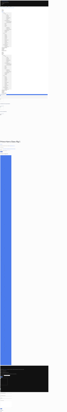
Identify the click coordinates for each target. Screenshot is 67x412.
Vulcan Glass (5, 249)
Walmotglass (5, 250)
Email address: (2, 375)
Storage (4, 319)
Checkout (3, 3)
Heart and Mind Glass (6, 192)
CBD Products (3, 257)
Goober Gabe (5, 191)
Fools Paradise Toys (5, 274)
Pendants (4, 338)
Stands (4, 318)
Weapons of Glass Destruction (7, 252)
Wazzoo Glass (5, 251)
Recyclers (6, 348)
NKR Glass (4, 217)
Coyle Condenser (5, 171)
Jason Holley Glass (5, 198)
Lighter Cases (5, 311)
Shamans (6, 248)
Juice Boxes (6, 189)
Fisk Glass (4, 183)
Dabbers (4, 304)
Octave (3, 358)
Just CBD (4, 258)
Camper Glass (5, 166)
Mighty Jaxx (4, 283)
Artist (4, 148)
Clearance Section (4, 259)
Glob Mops (4, 278)
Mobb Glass (4, 211)
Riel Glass (4, 226)
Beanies (6, 300)
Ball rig (7, 346)
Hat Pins (4, 309)
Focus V (4, 272)
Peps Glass (4, 219)
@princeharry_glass (12, 145)
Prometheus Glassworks (6, 223)
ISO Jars (4, 334)
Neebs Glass (4, 215)
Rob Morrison (5, 227)
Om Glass (4, 218)
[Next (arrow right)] (1, 411)
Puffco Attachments (7, 287)
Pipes (4, 339)
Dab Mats (4, 303)
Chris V (4, 169)
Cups (4, 331)
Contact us (5, 369)
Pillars (5, 277)
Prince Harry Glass (9, 148)
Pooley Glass (5, 221)
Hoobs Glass (4, 194)
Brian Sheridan (5, 164)
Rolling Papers (5, 313)
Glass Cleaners (5, 306)
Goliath (4, 188)
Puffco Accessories (7, 286)
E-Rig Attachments (5, 333)
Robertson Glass (5, 228)
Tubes (14, 148)
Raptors (6, 190)
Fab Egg (6, 345)
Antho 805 (4, 160)
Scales (4, 317)
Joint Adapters (5, 335)
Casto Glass (4, 167)
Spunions (6, 168)
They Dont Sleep (5, 241)
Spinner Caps (6, 270)
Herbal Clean (5, 281)
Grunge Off (4, 280)
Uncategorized (3, 364)
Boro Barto (4, 162)
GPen (4, 279)
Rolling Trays (5, 314)
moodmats (4, 284)
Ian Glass (4, 195)
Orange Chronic (7, 307)
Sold (13, 148)
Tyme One (4, 243)
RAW (4, 288)
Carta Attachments (7, 273)
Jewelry (4, 310)
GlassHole (4, 187)
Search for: (1, 150)
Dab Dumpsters (5, 271)
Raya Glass (4, 225)
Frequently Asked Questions (5, 2)
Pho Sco (4, 220)
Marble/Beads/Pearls (5, 336)
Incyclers (6, 347)
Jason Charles (5, 196)
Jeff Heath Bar (5, 199)
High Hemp (4, 282)
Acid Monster (6, 184)
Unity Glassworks (5, 244)
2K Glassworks (5, 157)
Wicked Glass (5, 254)
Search (1, 151)
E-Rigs (4, 305)
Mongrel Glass (5, 212)
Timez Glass (4, 242)
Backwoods (6, 315)
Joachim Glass (5, 200)
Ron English (4, 229)
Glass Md (4, 186)
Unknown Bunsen (5, 245)
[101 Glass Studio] (7, 8)
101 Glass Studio (4, 155)
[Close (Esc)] (0, 410)
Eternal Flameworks (5, 182)
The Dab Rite (3, 363)
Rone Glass (4, 230)
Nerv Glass (4, 216)
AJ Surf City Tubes (5, 159)
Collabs (3, 260)
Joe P (4, 201)
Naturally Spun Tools (5, 214)
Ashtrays (4, 301)
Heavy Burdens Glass (6, 193)
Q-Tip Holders (5, 340)
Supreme (6, 316)
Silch (5, 224)
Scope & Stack (5, 289)
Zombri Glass (5, 255)
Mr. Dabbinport (5, 213)
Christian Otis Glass (5, 170)
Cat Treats (3, 256)
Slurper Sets (6, 337)
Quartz (3, 359)
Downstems (4, 332)
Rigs (11, 148)
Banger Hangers (7, 342)
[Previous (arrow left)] (0, 411)
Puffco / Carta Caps (7, 329)
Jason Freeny (5, 197)
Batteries (4, 302)
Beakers (6, 343)
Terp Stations (6, 158)
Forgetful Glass (5, 185)
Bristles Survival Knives (6, 165)
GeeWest (4, 275)
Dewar (6, 344)
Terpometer (3, 362)
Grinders (4, 308)
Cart (2, 4)
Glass (5, 148)
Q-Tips (4, 312)
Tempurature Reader (4, 361)
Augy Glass (4, 161)
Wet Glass (4, 253)
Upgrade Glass (5, 246)
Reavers (6, 247)
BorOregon (4, 163)
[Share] (1, 410)
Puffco (4, 285)
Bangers (6, 276)
